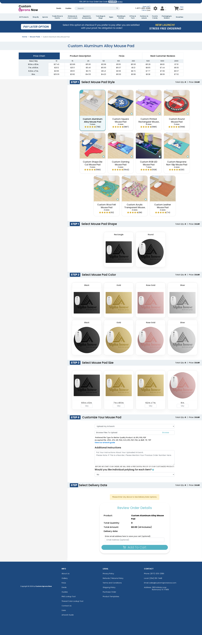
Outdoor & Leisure (144, 17)
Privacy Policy (108, 573)
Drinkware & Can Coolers (72, 17)
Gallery (65, 578)
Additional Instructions (108, 447)
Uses (64, 610)
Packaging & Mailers (167, 17)
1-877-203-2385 (142, 8)
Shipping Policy (109, 587)
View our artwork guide (105, 442)
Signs (111, 17)
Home (24, 37)
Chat (148, 10)
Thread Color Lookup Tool (72, 601)
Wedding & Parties (121, 17)
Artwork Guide (68, 615)
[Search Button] (117, 8)
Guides (68, 8)
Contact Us (66, 605)
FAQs (64, 583)
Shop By (36, 17)
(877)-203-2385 (157, 573)
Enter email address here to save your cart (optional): (128, 536)
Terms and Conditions (112, 583)
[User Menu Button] (155, 8)
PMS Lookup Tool (69, 596)
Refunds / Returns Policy (113, 578)
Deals (58, 8)
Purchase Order (109, 592)
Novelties (179, 17)
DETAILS (120, 2)
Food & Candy (155, 17)
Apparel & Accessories (86, 17)
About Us (65, 573)
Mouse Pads (35, 37)
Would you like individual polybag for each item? (123, 469)
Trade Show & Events (57, 17)
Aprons (45, 17)
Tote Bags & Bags (100, 17)
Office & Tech (132, 17)
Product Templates (111, 596)
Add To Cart (136, 547)
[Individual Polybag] (153, 469)
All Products (24, 17)
